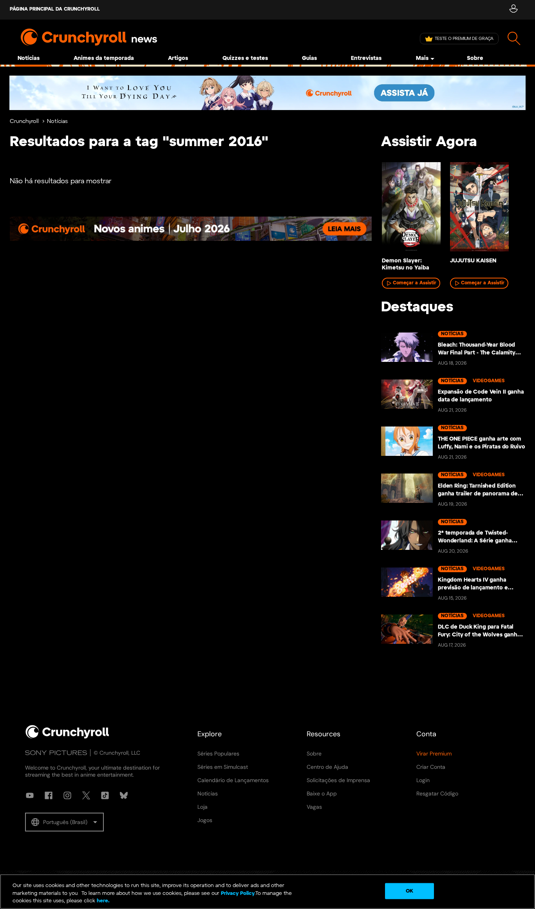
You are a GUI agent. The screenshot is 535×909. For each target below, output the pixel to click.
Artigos (178, 58)
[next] (507, 211)
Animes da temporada (104, 58)
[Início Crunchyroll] (67, 737)
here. (102, 901)
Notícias (29, 58)
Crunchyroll (24, 121)
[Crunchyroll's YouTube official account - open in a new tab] (29, 795)
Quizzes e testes (245, 58)
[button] (64, 822)
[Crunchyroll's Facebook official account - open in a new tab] (48, 795)
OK (409, 890)
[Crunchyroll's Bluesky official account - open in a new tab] (123, 795)
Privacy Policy (238, 893)
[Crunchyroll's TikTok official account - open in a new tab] (105, 795)
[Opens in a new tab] (267, 93)
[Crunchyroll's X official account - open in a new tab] (86, 795)
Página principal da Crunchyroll (55, 9)
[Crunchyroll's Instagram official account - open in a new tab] (67, 795)
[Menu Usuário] (513, 10)
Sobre (475, 58)
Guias (309, 58)
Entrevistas (366, 58)
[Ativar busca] (514, 38)
